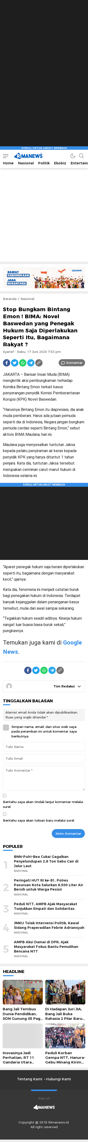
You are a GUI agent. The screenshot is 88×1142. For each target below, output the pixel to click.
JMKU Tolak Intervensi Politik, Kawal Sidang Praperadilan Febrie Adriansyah (49, 925)
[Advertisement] (44, 44)
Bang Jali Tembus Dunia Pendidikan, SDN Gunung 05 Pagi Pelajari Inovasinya (22, 1016)
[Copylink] (39, 363)
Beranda (10, 299)
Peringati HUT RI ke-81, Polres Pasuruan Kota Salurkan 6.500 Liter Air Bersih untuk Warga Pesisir (48, 884)
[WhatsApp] (22, 363)
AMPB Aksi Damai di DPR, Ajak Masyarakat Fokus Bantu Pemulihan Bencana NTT (46, 946)
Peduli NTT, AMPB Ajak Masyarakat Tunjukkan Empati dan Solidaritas (45, 906)
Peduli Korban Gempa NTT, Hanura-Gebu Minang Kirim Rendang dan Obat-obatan (65, 1062)
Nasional (27, 299)
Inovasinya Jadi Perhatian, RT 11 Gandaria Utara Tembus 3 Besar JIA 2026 (21, 1062)
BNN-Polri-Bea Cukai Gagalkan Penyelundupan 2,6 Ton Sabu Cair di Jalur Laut (46, 861)
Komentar (74, 363)
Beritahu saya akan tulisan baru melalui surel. (39, 820)
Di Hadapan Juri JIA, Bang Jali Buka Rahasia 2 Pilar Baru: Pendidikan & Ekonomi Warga (64, 1018)
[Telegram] (30, 363)
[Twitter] (14, 363)
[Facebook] (6, 363)
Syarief (8, 352)
